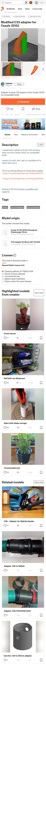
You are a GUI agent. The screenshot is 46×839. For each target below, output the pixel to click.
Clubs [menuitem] (27, 9)
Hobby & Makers (20, 16)
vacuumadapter (17, 207)
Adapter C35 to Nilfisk (14, 566)
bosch (4, 207)
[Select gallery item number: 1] (22, 328)
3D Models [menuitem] (10, 9)
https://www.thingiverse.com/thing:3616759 (23, 173)
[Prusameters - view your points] (30, 2)
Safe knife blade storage (15, 423)
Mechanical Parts (35, 16)
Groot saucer (10, 333)
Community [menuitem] (37, 9)
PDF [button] (41, 145)
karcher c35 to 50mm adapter (18, 656)
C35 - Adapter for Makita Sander (19, 521)
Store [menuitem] (20, 9)
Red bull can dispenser (14, 378)
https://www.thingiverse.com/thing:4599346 (23, 178)
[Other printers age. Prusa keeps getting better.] (23, 124)
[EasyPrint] (26, 3)
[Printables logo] (2, 9)
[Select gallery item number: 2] (23, 328)
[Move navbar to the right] (43, 8)
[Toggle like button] (5, 337)
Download (24, 101)
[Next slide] (43, 69)
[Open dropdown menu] (43, 21)
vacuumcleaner (33, 207)
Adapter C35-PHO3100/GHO (17, 611)
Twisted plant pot (12, 468)
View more (39, 293)
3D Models (6, 16)
